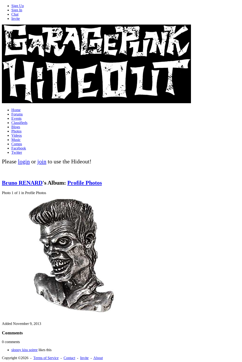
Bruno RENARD (22, 183)
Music (16, 140)
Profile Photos (84, 183)
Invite (15, 19)
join (41, 161)
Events (16, 118)
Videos (16, 135)
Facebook (18, 148)
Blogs (15, 127)
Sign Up (17, 6)
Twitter (16, 152)
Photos (16, 131)
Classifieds (19, 123)
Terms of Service (46, 358)
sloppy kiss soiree (24, 350)
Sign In (16, 10)
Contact (69, 358)
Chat (14, 14)
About (98, 358)
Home (16, 110)
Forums (17, 114)
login (24, 161)
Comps (16, 144)
